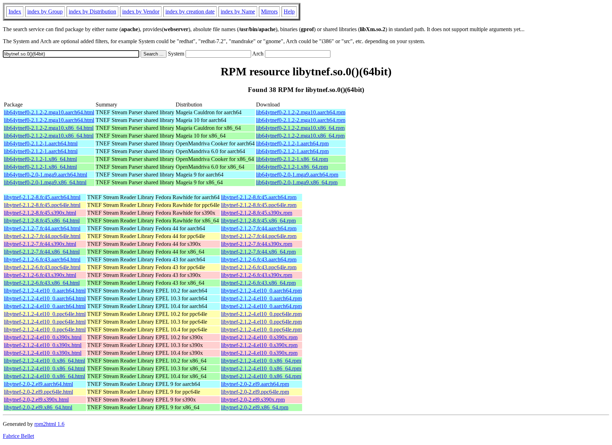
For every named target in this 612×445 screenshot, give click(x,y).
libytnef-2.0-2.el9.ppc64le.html (38, 392)
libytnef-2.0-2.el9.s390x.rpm (253, 400)
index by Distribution (92, 11)
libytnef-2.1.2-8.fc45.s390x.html (40, 213)
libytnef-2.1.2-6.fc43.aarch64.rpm (258, 259)
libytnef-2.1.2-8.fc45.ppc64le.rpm (258, 205)
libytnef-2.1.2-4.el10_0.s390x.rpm (259, 337)
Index (14, 11)
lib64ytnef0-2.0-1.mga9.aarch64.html (45, 175)
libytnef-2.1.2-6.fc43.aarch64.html (42, 259)
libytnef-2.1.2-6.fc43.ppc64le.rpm (258, 267)
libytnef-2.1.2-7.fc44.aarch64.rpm (258, 228)
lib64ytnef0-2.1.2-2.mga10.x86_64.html (49, 128)
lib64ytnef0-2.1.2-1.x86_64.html (40, 159)
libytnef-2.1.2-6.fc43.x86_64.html (42, 283)
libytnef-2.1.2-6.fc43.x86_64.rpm (258, 283)
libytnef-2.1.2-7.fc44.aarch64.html (42, 228)
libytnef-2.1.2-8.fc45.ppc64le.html (42, 205)
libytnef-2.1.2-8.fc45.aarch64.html (42, 197)
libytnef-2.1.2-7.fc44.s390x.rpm (256, 244)
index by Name (238, 11)
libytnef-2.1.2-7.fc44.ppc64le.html (42, 236)
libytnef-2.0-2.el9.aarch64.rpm (255, 384)
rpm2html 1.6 (49, 424)
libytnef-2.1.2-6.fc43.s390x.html (40, 275)
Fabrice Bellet (18, 436)
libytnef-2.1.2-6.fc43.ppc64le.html (42, 267)
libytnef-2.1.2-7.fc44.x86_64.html (42, 252)
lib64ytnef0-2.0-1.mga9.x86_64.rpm (297, 182)
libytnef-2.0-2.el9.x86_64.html (38, 407)
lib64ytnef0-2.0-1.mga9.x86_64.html (45, 182)
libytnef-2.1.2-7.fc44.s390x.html (40, 244)
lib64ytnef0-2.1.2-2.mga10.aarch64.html (49, 112)
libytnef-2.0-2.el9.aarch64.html (38, 384)
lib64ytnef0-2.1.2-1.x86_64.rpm (292, 159)
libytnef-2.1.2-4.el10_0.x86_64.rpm (261, 361)
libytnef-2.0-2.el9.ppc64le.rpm (255, 392)
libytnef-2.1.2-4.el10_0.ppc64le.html (45, 314)
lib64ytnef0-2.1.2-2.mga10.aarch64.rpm (300, 112)
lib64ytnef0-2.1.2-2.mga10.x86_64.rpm (300, 128)
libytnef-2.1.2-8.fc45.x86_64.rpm (258, 221)
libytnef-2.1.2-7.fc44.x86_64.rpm (258, 252)
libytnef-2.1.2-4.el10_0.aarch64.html (45, 291)
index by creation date (190, 11)
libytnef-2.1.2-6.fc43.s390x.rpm (256, 275)
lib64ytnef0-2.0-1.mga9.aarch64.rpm (297, 175)
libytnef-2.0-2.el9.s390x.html (36, 400)
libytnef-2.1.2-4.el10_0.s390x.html (42, 337)
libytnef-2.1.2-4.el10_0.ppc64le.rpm (261, 314)
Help (289, 11)
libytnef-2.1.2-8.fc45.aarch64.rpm (258, 197)
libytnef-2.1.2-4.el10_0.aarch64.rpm (261, 291)
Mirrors (269, 11)
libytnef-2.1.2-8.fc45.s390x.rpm (256, 213)
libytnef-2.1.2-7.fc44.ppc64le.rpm (258, 236)
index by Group (45, 11)
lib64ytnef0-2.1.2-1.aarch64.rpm (292, 143)
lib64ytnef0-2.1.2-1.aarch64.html (41, 143)
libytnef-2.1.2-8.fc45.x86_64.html (42, 221)
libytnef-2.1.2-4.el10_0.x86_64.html (44, 361)
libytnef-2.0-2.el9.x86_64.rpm (254, 407)
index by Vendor (140, 11)
